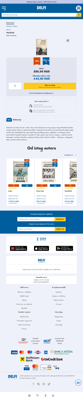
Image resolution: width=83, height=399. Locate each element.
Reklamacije (24, 317)
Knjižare (59, 292)
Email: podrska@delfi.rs (41, 282)
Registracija (59, 317)
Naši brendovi (59, 300)
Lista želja (58, 325)
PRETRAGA (60, 219)
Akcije (24, 300)
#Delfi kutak (24, 296)
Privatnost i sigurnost (24, 321)
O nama (59, 304)
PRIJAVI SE (60, 229)
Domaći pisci (10, 23)
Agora (8, 29)
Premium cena (39, 76)
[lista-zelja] (13, 185)
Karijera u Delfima (58, 296)
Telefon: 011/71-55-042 (41, 280)
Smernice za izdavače (24, 304)
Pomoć (24, 329)
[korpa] (27, 185)
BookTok (24, 308)
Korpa (59, 321)
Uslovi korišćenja (24, 325)
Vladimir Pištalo (11, 26)
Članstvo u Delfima (24, 292)
